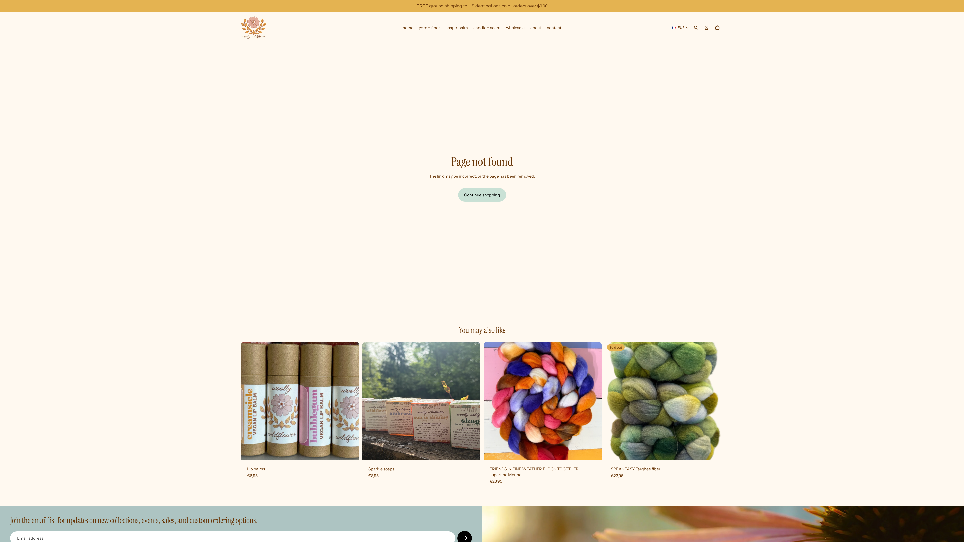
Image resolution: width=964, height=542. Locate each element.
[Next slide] (472, 400)
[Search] (695, 27)
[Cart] (717, 27)
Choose (355, 452)
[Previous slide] (369, 400)
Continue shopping (482, 194)
